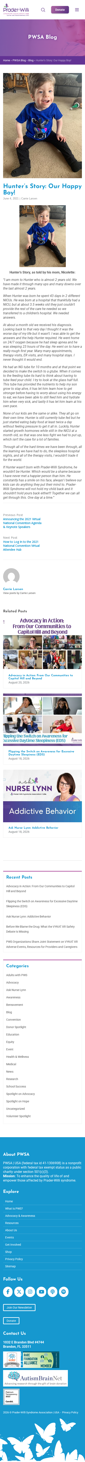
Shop (8, 1251)
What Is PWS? (14, 1208)
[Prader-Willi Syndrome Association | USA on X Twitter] (19, 1292)
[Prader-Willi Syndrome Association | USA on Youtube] (41, 1292)
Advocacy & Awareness (20, 1215)
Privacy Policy (14, 1259)
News (9, 1071)
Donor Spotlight (16, 1027)
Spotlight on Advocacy (20, 1094)
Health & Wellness (17, 1056)
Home (6, 60)
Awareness (13, 997)
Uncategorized (15, 1108)
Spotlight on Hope (17, 1101)
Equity (10, 1042)
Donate (60, 9)
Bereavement (14, 1004)
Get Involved (13, 1244)
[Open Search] (43, 10)
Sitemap (10, 1266)
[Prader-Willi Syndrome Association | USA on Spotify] (63, 1292)
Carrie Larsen (29, 198)
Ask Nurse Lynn (16, 990)
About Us (11, 1230)
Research (12, 1079)
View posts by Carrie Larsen (19, 593)
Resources (12, 1223)
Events (9, 1237)
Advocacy (12, 982)
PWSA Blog (19, 60)
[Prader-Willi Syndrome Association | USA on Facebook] (8, 1292)
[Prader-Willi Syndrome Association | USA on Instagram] (30, 1292)
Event (9, 1049)
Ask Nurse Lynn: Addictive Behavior (28, 916)
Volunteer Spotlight (18, 1116)
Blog (30, 60)
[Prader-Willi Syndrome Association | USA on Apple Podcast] (52, 1292)
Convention (13, 1019)
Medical (11, 1064)
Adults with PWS (16, 975)
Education (12, 1034)
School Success (16, 1086)
